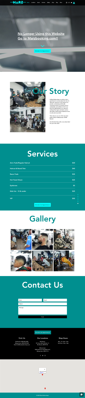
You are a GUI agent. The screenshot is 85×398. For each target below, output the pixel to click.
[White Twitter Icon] (71, 2)
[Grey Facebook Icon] (40, 355)
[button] (74, 2)
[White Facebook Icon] (69, 2)
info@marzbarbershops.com (23, 344)
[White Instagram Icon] (66, 2)
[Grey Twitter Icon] (42, 355)
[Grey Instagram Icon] (45, 355)
